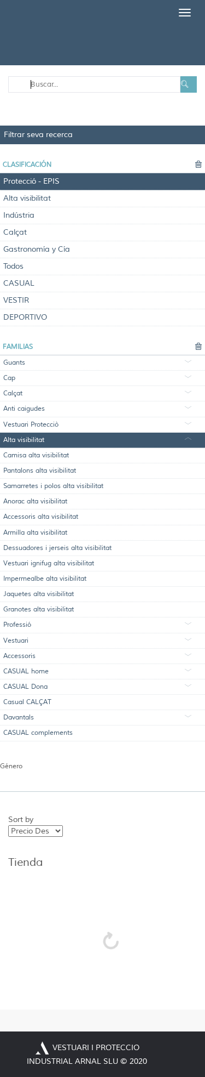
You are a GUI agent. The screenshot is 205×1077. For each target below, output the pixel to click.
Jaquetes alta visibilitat (38, 594)
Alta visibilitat (27, 198)
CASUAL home (26, 671)
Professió (17, 625)
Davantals (18, 717)
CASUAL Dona (25, 687)
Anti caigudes (24, 409)
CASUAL (18, 283)
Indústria (18, 215)
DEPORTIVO (25, 317)
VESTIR (16, 300)
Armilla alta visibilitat (35, 533)
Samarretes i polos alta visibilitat (53, 486)
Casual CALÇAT (27, 702)
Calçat (15, 232)
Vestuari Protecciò (30, 425)
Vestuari (15, 641)
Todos (13, 266)
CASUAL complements (38, 733)
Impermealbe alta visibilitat (44, 579)
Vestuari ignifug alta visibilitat (48, 563)
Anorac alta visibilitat (35, 501)
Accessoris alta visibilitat (40, 517)
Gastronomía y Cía (36, 249)
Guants (14, 363)
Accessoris (19, 656)
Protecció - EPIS (31, 181)
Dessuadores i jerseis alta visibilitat (57, 548)
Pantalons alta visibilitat (39, 471)
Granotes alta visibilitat (38, 609)
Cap (9, 378)
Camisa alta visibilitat (36, 455)
